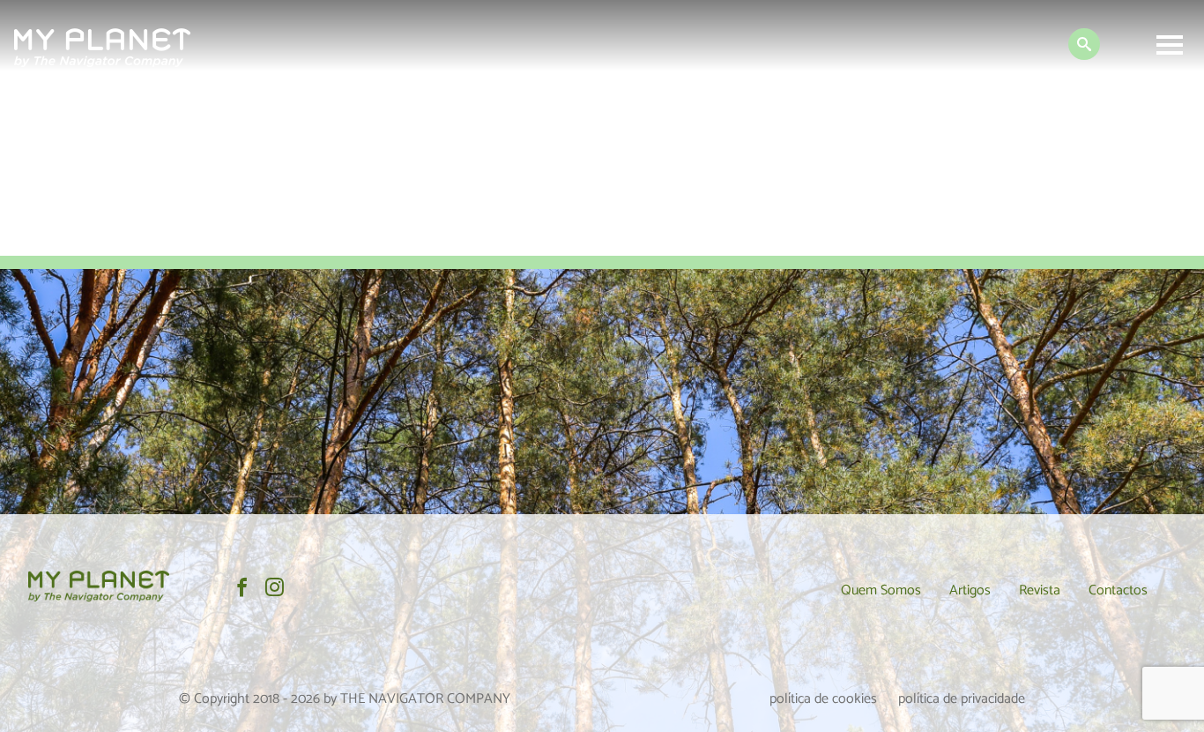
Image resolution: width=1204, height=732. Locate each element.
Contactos (1118, 590)
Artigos (970, 590)
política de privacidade (961, 699)
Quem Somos (881, 590)
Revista (1039, 590)
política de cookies (823, 699)
